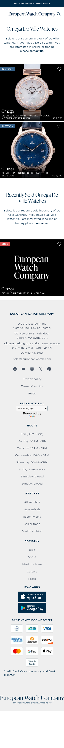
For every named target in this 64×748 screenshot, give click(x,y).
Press (32, 578)
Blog (32, 549)
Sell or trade (32, 524)
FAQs (32, 393)
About (32, 557)
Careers (32, 571)
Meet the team (32, 564)
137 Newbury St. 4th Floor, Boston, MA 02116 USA (32, 335)
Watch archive (32, 531)
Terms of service (32, 386)
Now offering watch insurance (32, 3)
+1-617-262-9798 (32, 353)
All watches (32, 502)
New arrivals (32, 509)
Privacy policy (32, 379)
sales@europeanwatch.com (32, 359)
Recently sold (32, 516)
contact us (36, 51)
